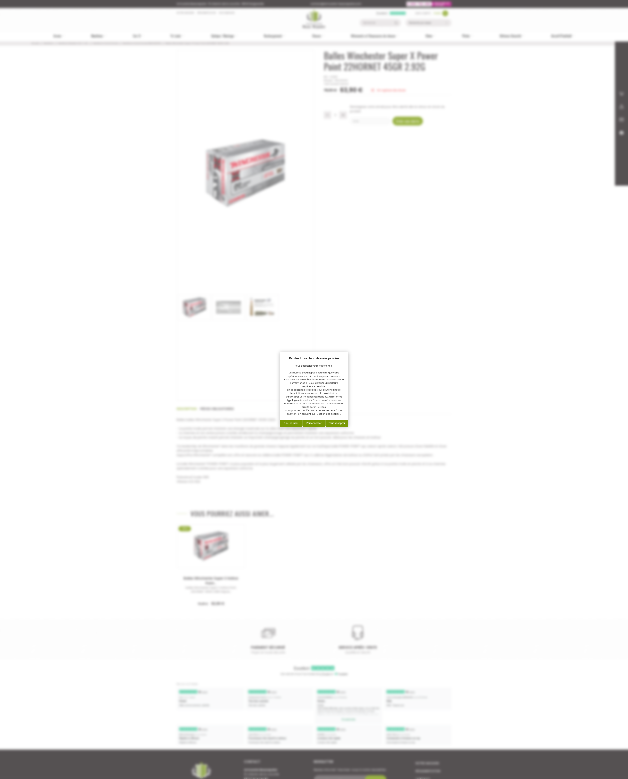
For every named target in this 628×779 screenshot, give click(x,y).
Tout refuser (291, 423)
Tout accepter (336, 423)
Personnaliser (314, 423)
